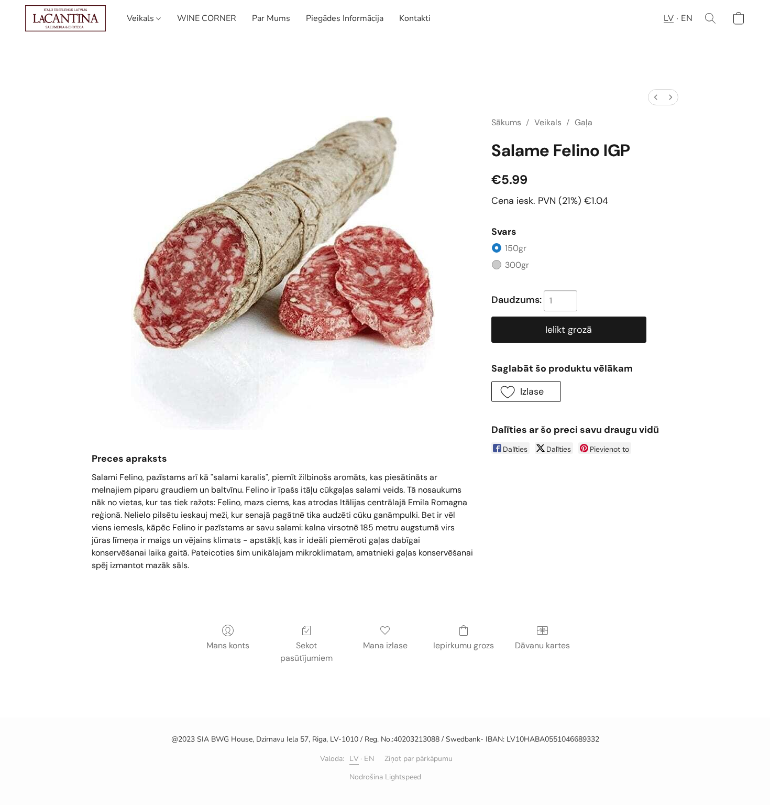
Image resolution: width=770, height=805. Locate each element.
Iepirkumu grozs (463, 645)
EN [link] (369, 759)
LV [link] (354, 759)
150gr (531, 248)
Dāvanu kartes (542, 645)
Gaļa (583, 122)
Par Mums (271, 18)
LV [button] (669, 18)
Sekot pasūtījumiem (306, 651)
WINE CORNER (206, 18)
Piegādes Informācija (344, 18)
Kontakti (415, 18)
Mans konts (227, 645)
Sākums (506, 122)
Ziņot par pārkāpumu (418, 759)
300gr (532, 264)
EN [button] (686, 18)
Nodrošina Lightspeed (385, 777)
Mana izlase (385, 645)
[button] (65, 18)
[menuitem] (655, 97)
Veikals (141, 18)
